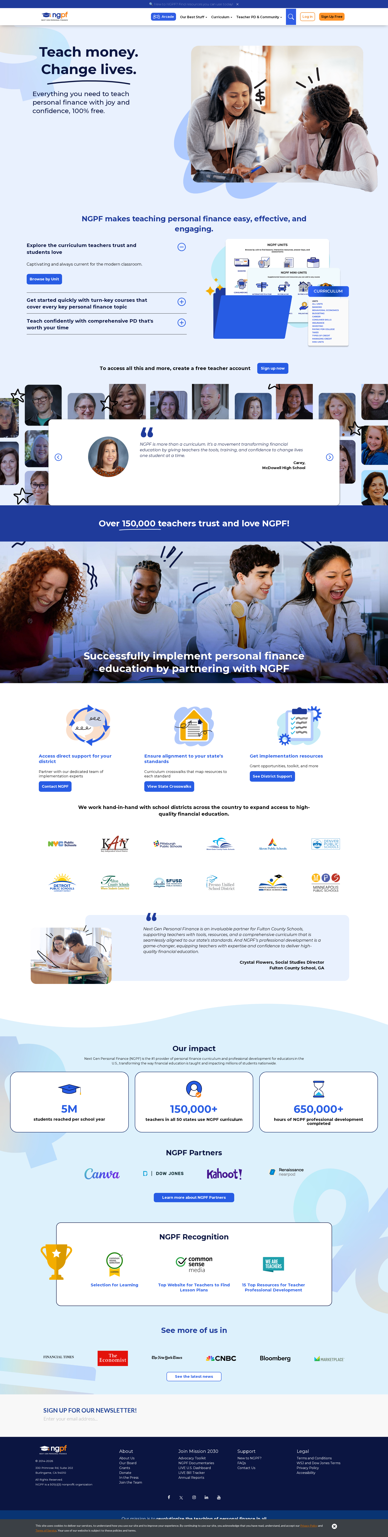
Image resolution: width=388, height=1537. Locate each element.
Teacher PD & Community (258, 17)
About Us (126, 1458)
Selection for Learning (114, 1285)
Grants (124, 1468)
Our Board (128, 1463)
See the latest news (194, 1376)
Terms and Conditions (314, 1458)
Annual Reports (191, 1478)
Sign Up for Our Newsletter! (90, 1410)
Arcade (168, 17)
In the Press (128, 1478)
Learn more (194, 1197)
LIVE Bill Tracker (191, 1473)
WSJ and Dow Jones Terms (318, 1463)
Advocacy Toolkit (192, 1458)
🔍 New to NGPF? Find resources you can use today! (191, 4)
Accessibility (306, 1473)
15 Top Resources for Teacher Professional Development (273, 1287)
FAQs (241, 1463)
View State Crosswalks (169, 786)
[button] (55, 454)
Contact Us (246, 1468)
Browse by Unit (44, 279)
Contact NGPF (55, 786)
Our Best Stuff (192, 17)
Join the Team (130, 1482)
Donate (125, 1473)
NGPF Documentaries (196, 1463)
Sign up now (273, 368)
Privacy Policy (308, 1468)
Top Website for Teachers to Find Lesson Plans (194, 1287)
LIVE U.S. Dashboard (194, 1468)
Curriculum (220, 17)
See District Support (272, 776)
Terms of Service (46, 1530)
